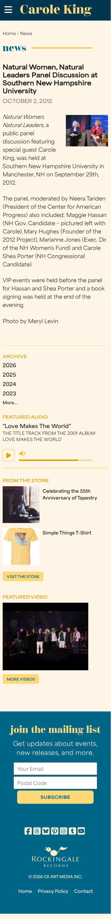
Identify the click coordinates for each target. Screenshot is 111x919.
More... (10, 403)
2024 (9, 384)
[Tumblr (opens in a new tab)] (72, 832)
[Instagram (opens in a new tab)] (63, 832)
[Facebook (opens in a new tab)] (28, 832)
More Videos (21, 679)
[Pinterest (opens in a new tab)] (54, 832)
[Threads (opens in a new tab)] (37, 832)
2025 (9, 375)
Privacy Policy (53, 891)
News (26, 34)
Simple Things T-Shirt (67, 533)
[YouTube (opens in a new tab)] (81, 832)
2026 (9, 365)
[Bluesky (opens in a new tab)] (46, 832)
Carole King (55, 9)
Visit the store (23, 577)
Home (9, 34)
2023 (9, 394)
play (8, 455)
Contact (83, 891)
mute (22, 453)
